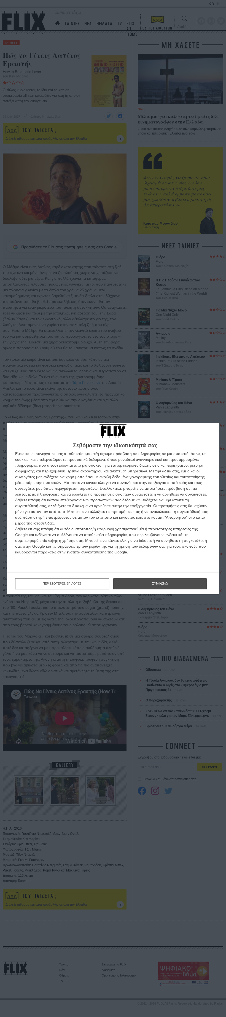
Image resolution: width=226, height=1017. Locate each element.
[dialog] (113, 508)
